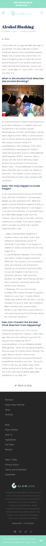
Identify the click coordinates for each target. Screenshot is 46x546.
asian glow (13, 69)
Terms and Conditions (15, 469)
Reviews (9, 400)
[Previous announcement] (5, 4)
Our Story (9, 444)
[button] (3, 13)
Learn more (30, 542)
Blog (7, 425)
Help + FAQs (11, 459)
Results (8, 449)
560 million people (14, 215)
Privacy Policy (12, 464)
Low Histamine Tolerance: (18, 254)
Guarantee (10, 474)
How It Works (11, 430)
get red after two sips (31, 45)
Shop (7, 410)
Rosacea (11, 289)
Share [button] (6, 39)
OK (41, 540)
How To (9, 435)
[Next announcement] (41, 4)
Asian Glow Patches (15, 405)
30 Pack (9, 414)
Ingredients (10, 440)
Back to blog (25, 385)
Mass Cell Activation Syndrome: (21, 234)
